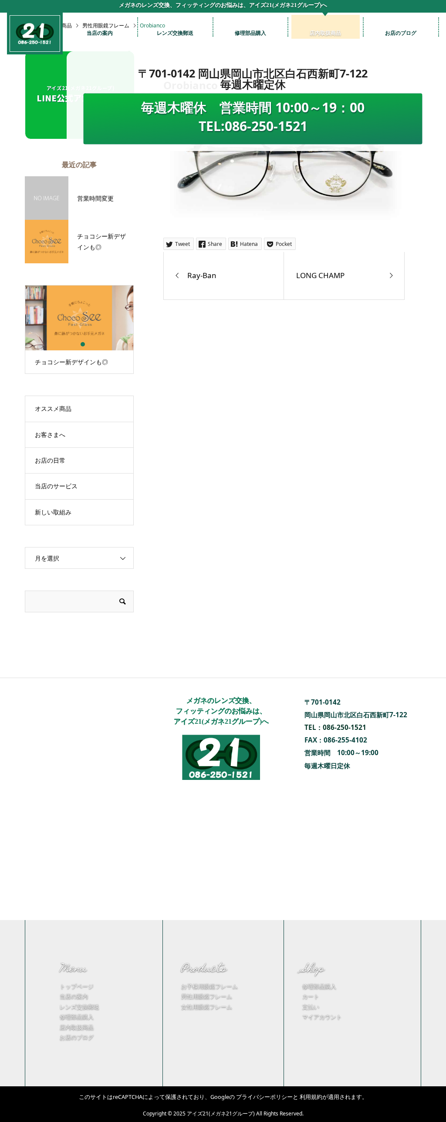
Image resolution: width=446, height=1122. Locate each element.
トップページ (77, 986)
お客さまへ (50, 434)
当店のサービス (56, 486)
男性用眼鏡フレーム (206, 996)
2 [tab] (83, 344)
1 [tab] (75, 344)
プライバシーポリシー (264, 1097)
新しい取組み (53, 512)
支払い (310, 1007)
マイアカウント (322, 1017)
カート (310, 996)
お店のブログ (77, 1037)
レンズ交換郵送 (79, 1007)
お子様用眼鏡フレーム (209, 986)
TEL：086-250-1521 (335, 727)
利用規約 (311, 1097)
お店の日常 (50, 460)
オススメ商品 (53, 408)
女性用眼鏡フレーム (206, 1007)
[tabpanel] (79, 329)
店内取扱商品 (77, 1027)
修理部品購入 (77, 1017)
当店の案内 (74, 996)
